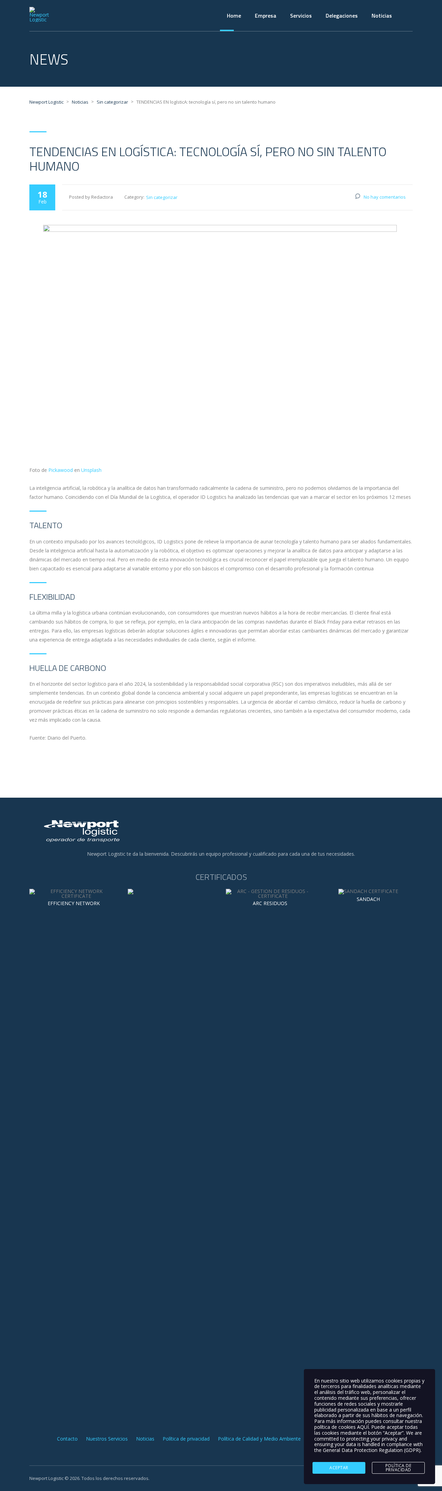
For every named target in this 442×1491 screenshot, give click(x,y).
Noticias (382, 15)
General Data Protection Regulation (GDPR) (372, 1450)
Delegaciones (342, 15)
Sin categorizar (161, 197)
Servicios (301, 15)
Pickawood (60, 470)
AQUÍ (363, 1427)
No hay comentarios (385, 197)
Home (234, 15)
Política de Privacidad (398, 1468)
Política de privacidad (186, 1438)
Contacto (67, 1438)
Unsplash (91, 470)
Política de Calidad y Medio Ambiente (259, 1438)
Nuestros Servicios (107, 1438)
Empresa (265, 15)
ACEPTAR (338, 1468)
